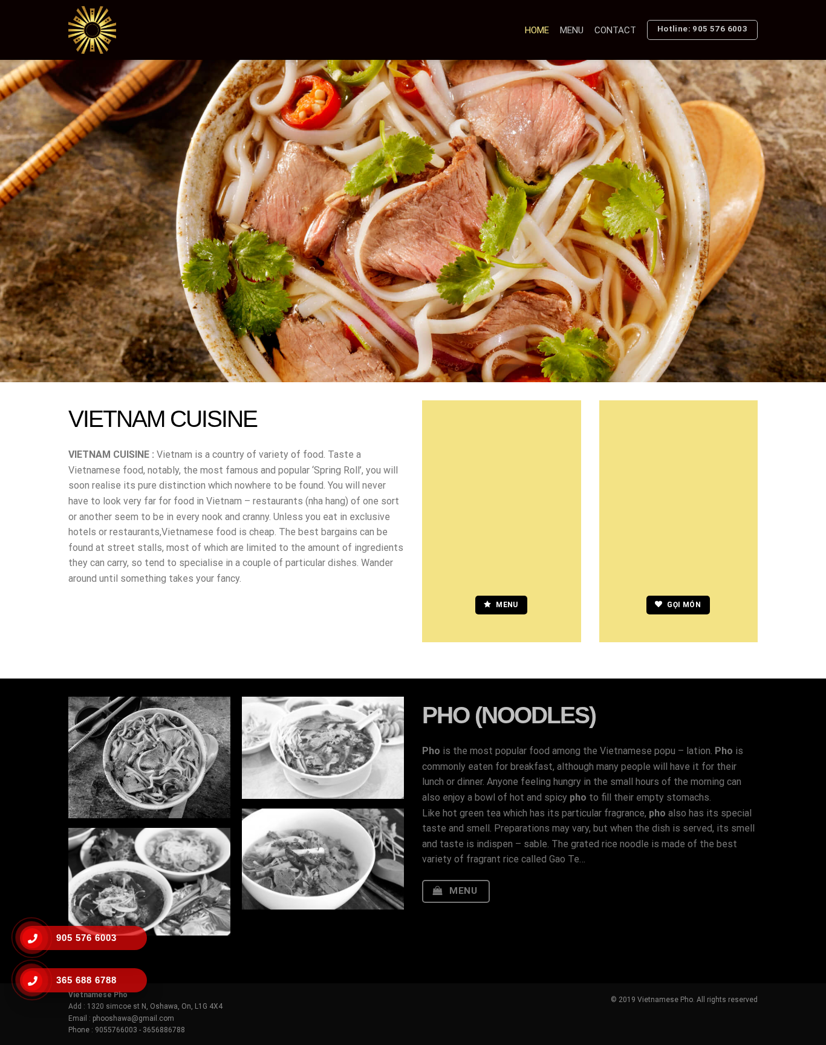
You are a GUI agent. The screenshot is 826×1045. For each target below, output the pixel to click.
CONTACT (615, 30)
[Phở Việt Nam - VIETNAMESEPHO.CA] (111, 30)
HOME (537, 30)
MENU (572, 30)
